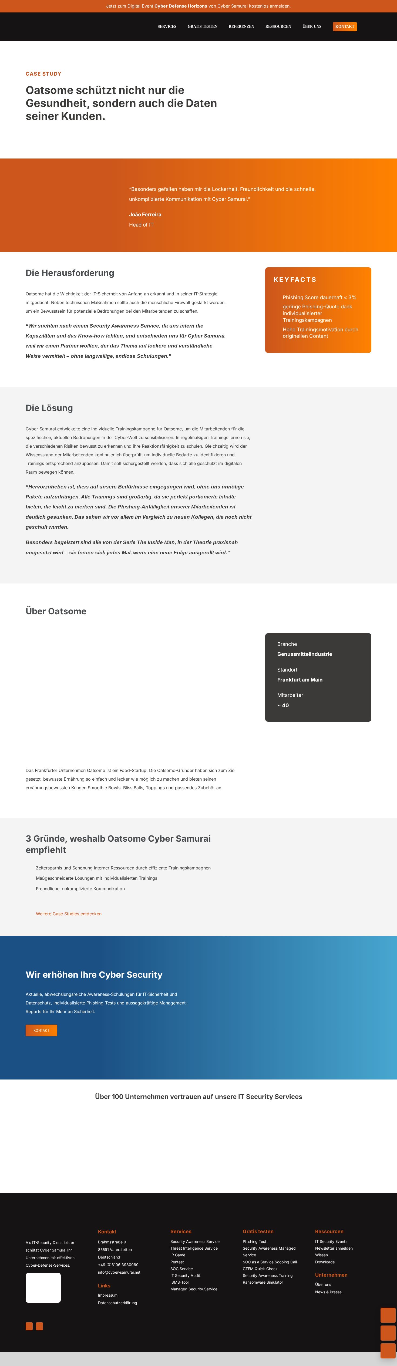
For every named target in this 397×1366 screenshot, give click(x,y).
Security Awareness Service (195, 1255)
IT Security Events (331, 1255)
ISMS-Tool (179, 1296)
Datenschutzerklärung (117, 1316)
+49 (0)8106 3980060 (118, 1278)
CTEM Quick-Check (260, 1282)
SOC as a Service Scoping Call (270, 1276)
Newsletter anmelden (334, 1262)
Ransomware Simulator (263, 1296)
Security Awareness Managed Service (269, 1265)
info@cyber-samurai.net (119, 1286)
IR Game (177, 1269)
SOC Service (181, 1282)
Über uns (323, 1298)
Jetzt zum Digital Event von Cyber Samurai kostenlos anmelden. (198, 6)
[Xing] (39, 1340)
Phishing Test (254, 1255)
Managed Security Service (193, 1303)
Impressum (107, 1309)
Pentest (177, 1276)
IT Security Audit (185, 1289)
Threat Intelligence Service (194, 1262)
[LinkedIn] (29, 1340)
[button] (369, 27)
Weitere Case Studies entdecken (69, 913)
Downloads (325, 1276)
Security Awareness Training (268, 1289)
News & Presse (328, 1306)
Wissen (321, 1269)
